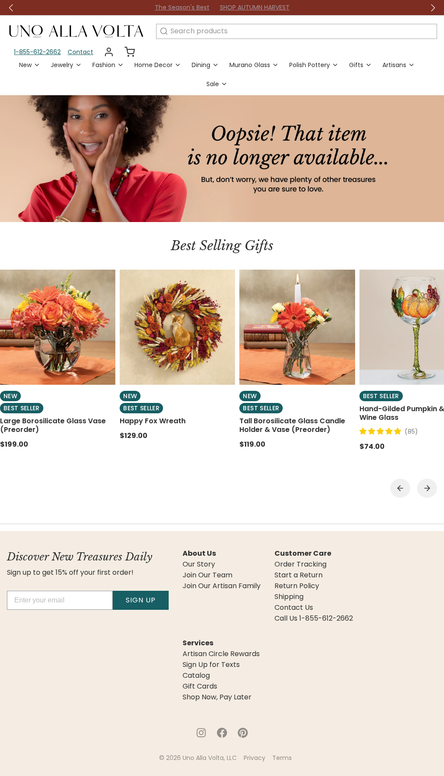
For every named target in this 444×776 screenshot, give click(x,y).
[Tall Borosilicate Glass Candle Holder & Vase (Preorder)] (297, 327)
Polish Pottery (309, 65)
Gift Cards (200, 686)
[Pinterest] (242, 732)
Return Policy (296, 586)
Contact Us (293, 607)
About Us (199, 553)
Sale (212, 84)
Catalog (196, 675)
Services (198, 643)
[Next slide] (427, 488)
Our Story (199, 564)
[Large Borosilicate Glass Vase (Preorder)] (57, 327)
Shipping (289, 596)
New (25, 65)
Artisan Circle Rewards (221, 653)
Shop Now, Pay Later (217, 697)
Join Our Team (207, 575)
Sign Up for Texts (211, 664)
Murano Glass (249, 65)
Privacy (254, 757)
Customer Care (302, 553)
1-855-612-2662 (37, 52)
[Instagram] (201, 732)
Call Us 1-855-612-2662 (313, 618)
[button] (382, 431)
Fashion (103, 65)
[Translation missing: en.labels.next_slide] (433, 8)
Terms (282, 757)
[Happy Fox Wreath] (177, 327)
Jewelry (62, 65)
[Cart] (126, 52)
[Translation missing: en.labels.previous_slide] (11, 8)
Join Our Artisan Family (222, 586)
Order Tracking (300, 564)
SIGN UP (141, 600)
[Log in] (105, 52)
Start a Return (298, 575)
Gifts (356, 65)
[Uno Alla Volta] (76, 31)
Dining (201, 65)
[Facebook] (222, 732)
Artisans (394, 65)
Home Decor (153, 65)
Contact (80, 52)
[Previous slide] (400, 488)
